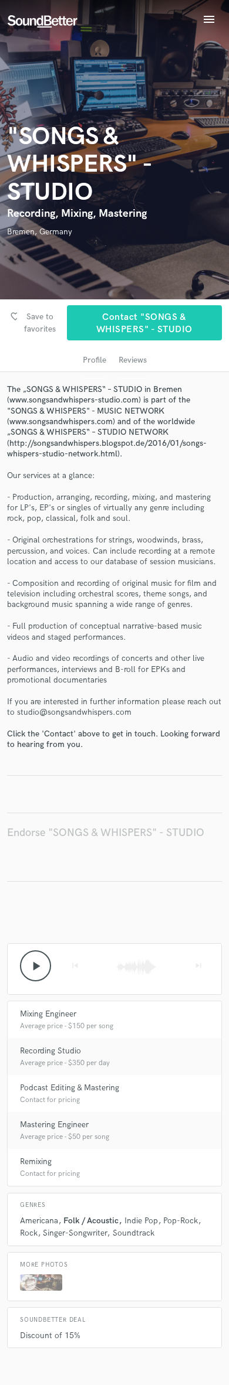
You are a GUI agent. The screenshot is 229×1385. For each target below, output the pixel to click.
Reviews (133, 360)
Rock (29, 1233)
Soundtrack (133, 1233)
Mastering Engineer (54, 1125)
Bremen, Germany (39, 232)
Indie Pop (141, 1221)
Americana (39, 1221)
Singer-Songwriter (75, 1233)
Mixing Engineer (48, 1014)
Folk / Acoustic (91, 1221)
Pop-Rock (180, 1221)
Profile (94, 360)
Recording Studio (50, 1051)
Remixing (36, 1161)
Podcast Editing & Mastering (69, 1088)
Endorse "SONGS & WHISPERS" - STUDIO (105, 833)
